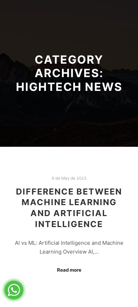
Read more (69, 270)
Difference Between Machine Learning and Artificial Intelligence (69, 207)
